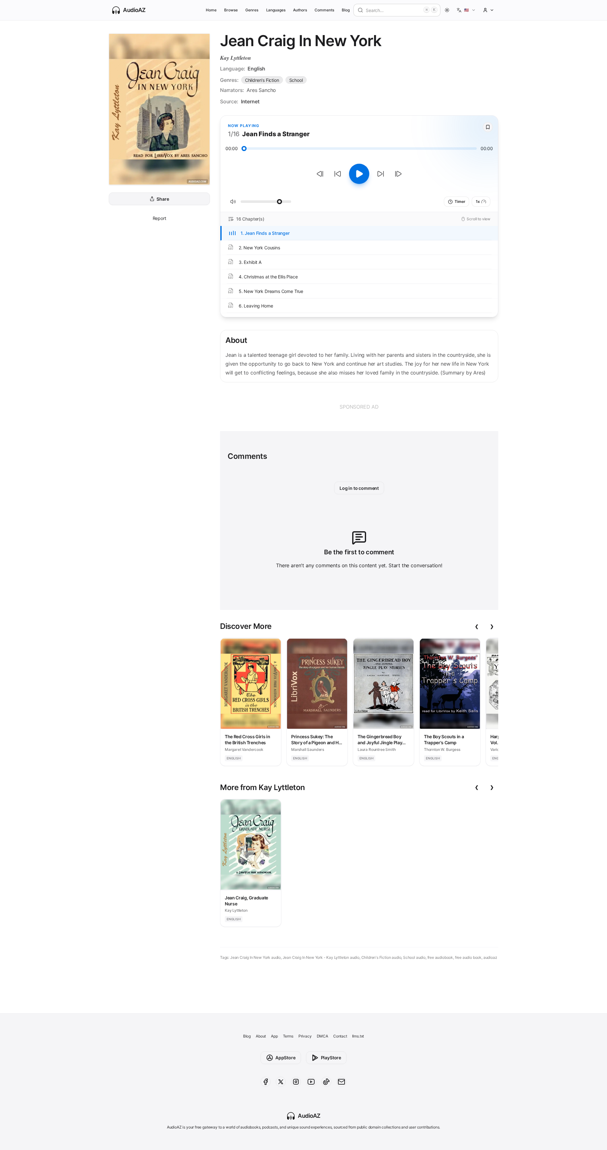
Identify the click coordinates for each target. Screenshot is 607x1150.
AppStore (285, 1057)
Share (162, 199)
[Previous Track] (320, 173)
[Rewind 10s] (337, 173)
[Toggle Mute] (233, 202)
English (256, 68)
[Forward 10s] (380, 173)
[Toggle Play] (359, 174)
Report (159, 218)
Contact (340, 1036)
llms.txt (358, 1036)
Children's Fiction (262, 80)
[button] (466, 10)
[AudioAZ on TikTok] (326, 1082)
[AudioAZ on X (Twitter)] (281, 1082)
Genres (251, 10)
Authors (300, 10)
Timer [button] (460, 201)
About (261, 1036)
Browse (231, 10)
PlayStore (331, 1057)
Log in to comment (359, 488)
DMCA (322, 1036)
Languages (275, 10)
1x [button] (478, 201)
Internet (250, 101)
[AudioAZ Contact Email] (341, 1082)
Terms (288, 1036)
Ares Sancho (261, 90)
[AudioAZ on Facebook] (266, 1082)
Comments (324, 10)
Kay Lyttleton (235, 58)
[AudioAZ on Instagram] (296, 1082)
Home (211, 10)
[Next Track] (398, 173)
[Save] (488, 127)
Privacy (305, 1036)
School (296, 80)
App (274, 1036)
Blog (346, 10)
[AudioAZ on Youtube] (311, 1082)
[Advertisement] (359, 406)
